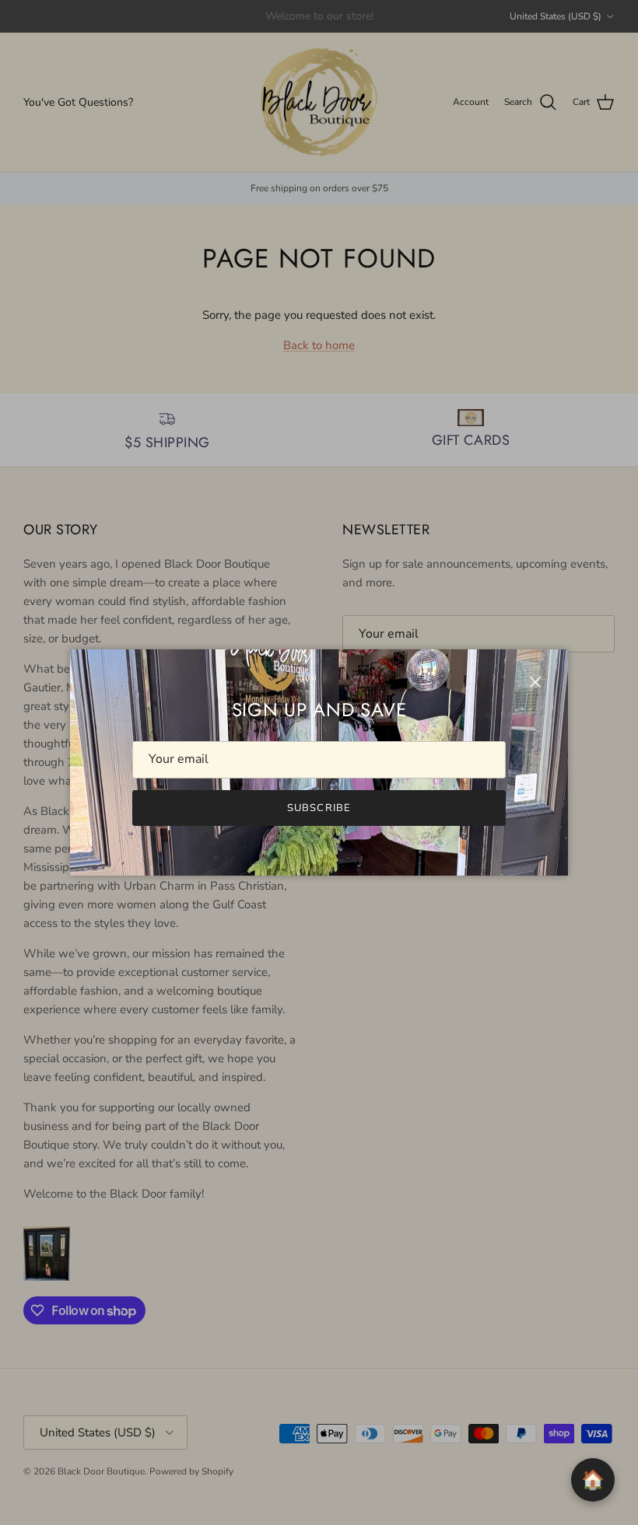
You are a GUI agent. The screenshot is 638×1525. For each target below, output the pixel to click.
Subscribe (318, 808)
